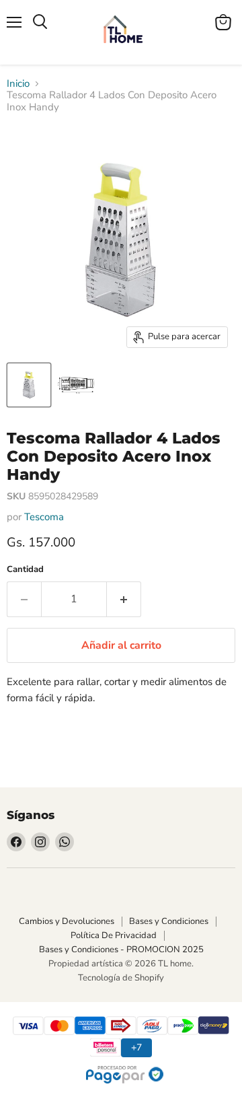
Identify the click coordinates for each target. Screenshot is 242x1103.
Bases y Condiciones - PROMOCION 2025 (121, 950)
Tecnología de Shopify (121, 978)
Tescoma (44, 517)
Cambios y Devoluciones (66, 921)
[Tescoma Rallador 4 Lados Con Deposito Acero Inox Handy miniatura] (28, 384)
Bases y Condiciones (168, 921)
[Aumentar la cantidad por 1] (124, 598)
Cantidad (25, 570)
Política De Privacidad (114, 935)
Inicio (18, 84)
